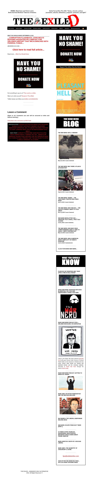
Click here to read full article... (28, 49)
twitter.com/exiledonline (31, 99)
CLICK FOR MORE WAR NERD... (67, 249)
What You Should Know (15, 35)
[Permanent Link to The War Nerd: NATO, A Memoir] (71, 147)
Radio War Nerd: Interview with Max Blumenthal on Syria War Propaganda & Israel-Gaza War (70, 291)
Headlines (54, 28)
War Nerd (11, 28)
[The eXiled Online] (47, 27)
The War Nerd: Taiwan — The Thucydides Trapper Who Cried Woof (68, 199)
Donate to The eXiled (28, 96)
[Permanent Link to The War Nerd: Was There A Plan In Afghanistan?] (71, 180)
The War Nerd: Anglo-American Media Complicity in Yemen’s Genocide (68, 240)
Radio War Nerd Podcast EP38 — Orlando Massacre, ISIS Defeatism (69, 323)
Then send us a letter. (30, 93)
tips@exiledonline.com (71, 456)
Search (67, 28)
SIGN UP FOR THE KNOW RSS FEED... (69, 461)
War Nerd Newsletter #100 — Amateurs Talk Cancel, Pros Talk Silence (69, 219)
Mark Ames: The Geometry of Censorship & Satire (67, 448)
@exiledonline (75, 28)
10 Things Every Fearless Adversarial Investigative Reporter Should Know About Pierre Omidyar (68, 434)
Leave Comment (70, 160)
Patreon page (65, 368)
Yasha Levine (27, 28)
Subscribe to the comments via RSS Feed (19, 120)
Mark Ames (19, 28)
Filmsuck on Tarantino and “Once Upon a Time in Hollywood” (69, 272)
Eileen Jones (37, 28)
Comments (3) (69, 243)
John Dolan (46, 28)
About (61, 28)
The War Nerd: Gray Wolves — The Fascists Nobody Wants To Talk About (69, 209)
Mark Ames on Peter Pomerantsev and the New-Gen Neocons (69, 394)
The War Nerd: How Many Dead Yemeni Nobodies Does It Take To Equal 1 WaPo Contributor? (69, 230)
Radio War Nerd (71, 366)
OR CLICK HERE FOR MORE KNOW (68, 462)
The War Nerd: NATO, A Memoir (67, 132)
